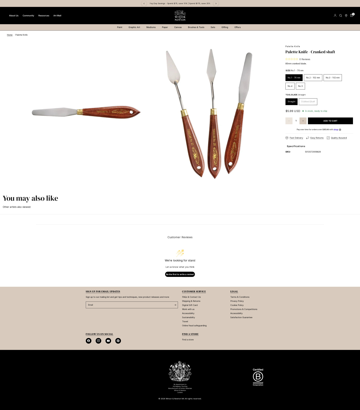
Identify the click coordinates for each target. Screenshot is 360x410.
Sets (213, 27)
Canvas (178, 27)
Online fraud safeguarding (194, 325)
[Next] (216, 3)
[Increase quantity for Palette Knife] (303, 120)
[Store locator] (346, 15)
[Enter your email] (175, 305)
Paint (119, 27)
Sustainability (188, 317)
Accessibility (188, 313)
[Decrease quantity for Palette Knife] (288, 120)
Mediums (151, 27)
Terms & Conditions (239, 297)
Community (28, 15)
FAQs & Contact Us (191, 297)
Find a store (188, 339)
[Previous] (144, 3)
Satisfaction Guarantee (241, 317)
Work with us (188, 309)
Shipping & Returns (191, 301)
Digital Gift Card (190, 305)
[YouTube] (108, 341)
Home (10, 35)
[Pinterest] (118, 341)
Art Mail (57, 15)
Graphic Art (134, 27)
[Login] (335, 15)
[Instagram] (98, 341)
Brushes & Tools (196, 27)
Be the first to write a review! (180, 274)
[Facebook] (88, 341)
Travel (185, 321)
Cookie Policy (237, 305)
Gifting (224, 27)
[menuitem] (14, 16)
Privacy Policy (237, 301)
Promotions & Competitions (243, 309)
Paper (165, 27)
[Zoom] (136, 50)
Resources (43, 15)
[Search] (340, 15)
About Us (13, 15)
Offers (237, 27)
